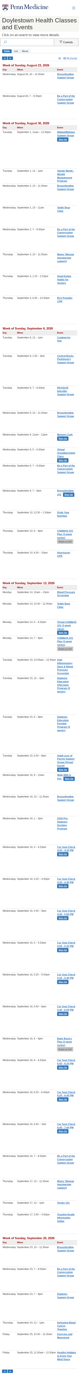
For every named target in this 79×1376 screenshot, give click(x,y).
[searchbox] (30, 42)
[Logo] (25, 8)
